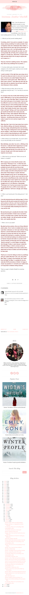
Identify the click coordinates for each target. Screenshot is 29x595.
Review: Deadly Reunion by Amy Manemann (15, 562)
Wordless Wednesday (10, 549)
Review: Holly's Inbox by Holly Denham (14, 522)
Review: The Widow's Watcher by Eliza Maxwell (14, 407)
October (7, 507)
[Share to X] (15, 280)
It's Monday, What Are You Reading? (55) (14, 541)
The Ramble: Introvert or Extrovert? (13, 530)
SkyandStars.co (19, 592)
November (8, 505)
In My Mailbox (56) (9, 583)
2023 (5, 486)
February (7, 519)
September (8, 508)
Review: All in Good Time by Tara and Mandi (15, 559)
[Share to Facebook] (13, 280)
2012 (5, 502)
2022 (5, 487)
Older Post (25, 329)
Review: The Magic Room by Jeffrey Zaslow (15, 550)
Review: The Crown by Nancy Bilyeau (13, 547)
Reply (6, 294)
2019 (5, 492)
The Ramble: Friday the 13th (11, 556)
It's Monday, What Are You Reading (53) (14, 564)
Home (14, 329)
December (7, 504)
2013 (5, 501)
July (6, 511)
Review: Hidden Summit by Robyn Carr (13, 577)
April (6, 516)
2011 (5, 584)
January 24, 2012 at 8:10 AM (17, 291)
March (7, 518)
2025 (5, 482)
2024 (5, 484)
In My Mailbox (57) (9, 565)
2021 (5, 489)
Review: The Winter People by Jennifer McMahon (14, 462)
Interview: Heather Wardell (11, 538)
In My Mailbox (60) (9, 528)
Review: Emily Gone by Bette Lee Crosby (14, 435)
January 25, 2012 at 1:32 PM (17, 298)
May (6, 515)
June (6, 513)
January (7, 521)
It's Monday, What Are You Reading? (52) (14, 581)
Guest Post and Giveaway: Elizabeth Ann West (15, 561)
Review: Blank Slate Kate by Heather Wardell (15, 540)
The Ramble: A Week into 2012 (12, 567)
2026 (5, 481)
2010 (5, 586)
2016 (5, 496)
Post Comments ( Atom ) (12, 331)
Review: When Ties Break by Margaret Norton (15, 571)
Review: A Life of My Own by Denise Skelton (15, 558)
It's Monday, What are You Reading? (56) (14, 526)
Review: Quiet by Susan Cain (11, 531)
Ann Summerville (8, 298)
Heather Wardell (8, 291)
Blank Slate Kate (22, 31)
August (7, 510)
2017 (5, 495)
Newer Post (4, 329)
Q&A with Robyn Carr (10, 575)
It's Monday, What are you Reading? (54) (14, 553)
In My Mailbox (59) (9, 543)
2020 (5, 490)
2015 (5, 498)
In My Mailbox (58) (9, 555)
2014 (5, 499)
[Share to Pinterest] (18, 280)
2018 (5, 493)
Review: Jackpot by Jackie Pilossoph (13, 552)
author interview (17, 283)
